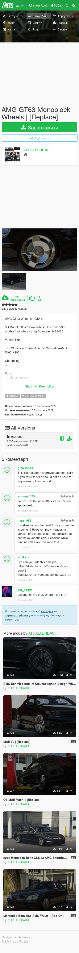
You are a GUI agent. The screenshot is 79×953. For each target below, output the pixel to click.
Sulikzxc (24, 557)
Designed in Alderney (16, 937)
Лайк (39, 300)
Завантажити (42, 127)
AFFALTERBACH (37, 150)
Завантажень (18, 300)
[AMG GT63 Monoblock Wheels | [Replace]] (39, 249)
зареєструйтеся (17, 615)
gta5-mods (25, 468)
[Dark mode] (67, 5)
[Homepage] (25, 155)
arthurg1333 (26, 496)
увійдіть (47, 611)
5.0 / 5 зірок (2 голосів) (15, 309)
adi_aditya (25, 590)
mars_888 (24, 520)
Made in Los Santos (15, 941)
